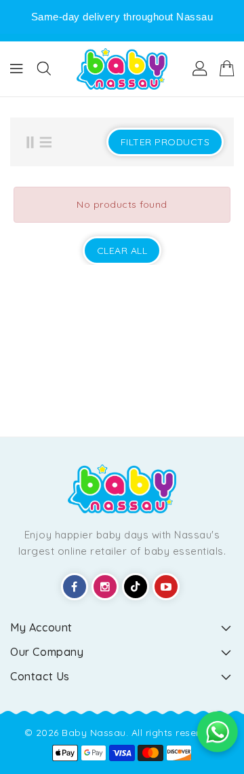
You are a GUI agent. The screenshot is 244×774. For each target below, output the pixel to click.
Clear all (122, 250)
